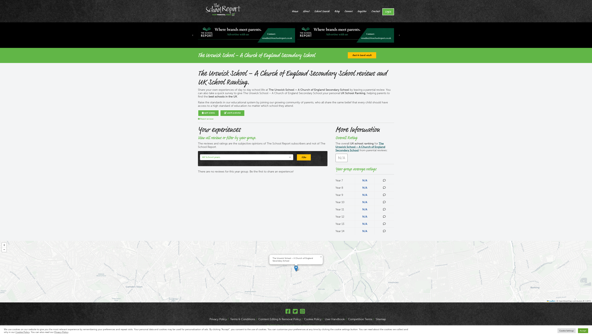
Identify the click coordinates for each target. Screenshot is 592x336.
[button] (296, 268)
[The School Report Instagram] (302, 312)
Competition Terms (360, 319)
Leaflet (552, 301)
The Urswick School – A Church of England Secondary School (360, 147)
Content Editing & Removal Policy (279, 319)
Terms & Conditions (242, 319)
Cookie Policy (312, 319)
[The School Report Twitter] (295, 312)
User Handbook (335, 319)
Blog (337, 11)
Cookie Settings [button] (566, 331)
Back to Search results (362, 55)
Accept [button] (583, 331)
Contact (375, 11)
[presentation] (192, 35)
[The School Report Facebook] (288, 312)
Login (388, 11)
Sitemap (381, 319)
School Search (322, 11)
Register (362, 11)
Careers (349, 11)
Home (295, 11)
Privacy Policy (218, 319)
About (306, 11)
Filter (304, 157)
